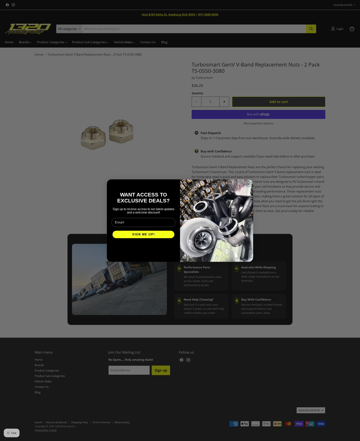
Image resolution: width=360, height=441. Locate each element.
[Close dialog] (248, 184)
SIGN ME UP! (143, 234)
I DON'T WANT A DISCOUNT (143, 245)
